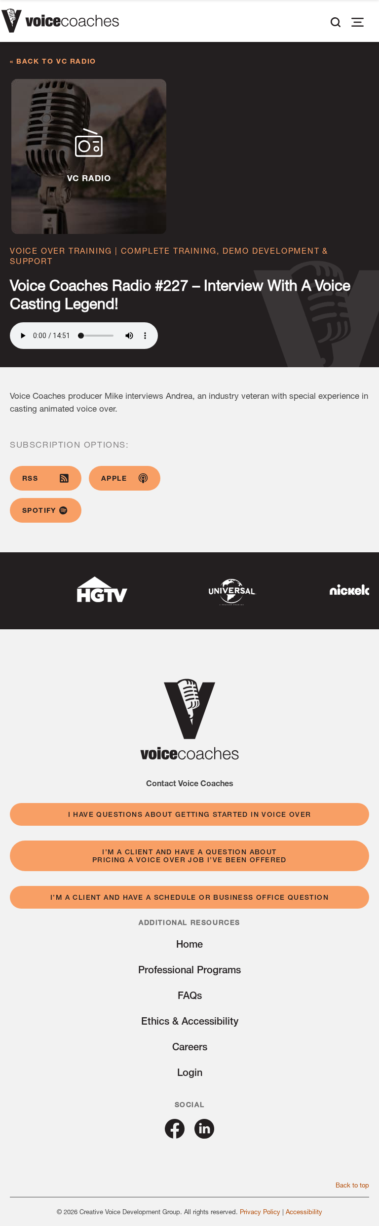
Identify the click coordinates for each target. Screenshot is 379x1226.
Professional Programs (189, 969)
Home (189, 944)
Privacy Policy (260, 1212)
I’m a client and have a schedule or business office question (189, 897)
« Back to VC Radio (53, 61)
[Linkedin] (204, 1135)
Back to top (352, 1185)
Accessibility (304, 1212)
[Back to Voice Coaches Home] (60, 22)
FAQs (190, 995)
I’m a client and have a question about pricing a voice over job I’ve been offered (189, 856)
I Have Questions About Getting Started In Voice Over (189, 814)
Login (189, 1072)
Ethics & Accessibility (189, 1021)
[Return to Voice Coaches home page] (189, 756)
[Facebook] (175, 1135)
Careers (189, 1046)
